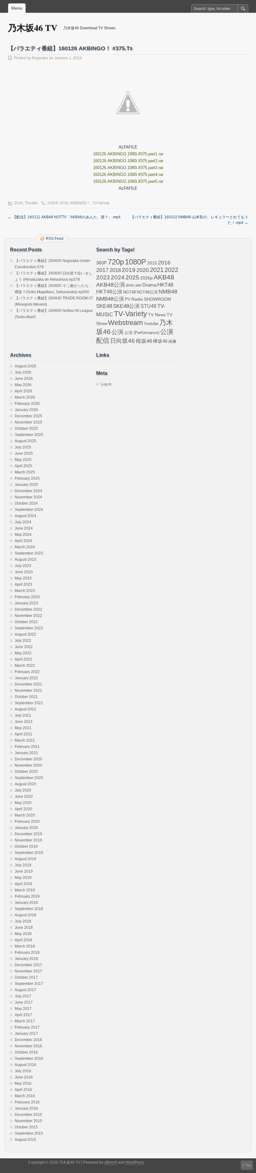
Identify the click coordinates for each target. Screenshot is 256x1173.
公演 (117, 332)
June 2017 (24, 1002)
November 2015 (28, 1121)
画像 (172, 341)
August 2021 (25, 709)
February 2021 (27, 746)
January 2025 (26, 484)
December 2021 (28, 684)
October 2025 (26, 428)
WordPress (135, 1162)
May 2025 (23, 460)
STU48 (148, 306)
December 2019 (28, 834)
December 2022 (28, 609)
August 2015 (25, 1139)
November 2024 (28, 497)
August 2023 (25, 559)
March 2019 (25, 890)
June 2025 (24, 453)
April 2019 (23, 884)
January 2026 (26, 410)
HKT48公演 (109, 291)
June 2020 (24, 796)
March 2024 (25, 547)
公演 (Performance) (141, 332)
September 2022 (29, 628)
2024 (118, 277)
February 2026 (27, 403)
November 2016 (28, 1046)
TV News (157, 314)
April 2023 (23, 584)
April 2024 (23, 541)
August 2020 (25, 784)
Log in (106, 384)
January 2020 (26, 828)
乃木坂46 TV (32, 27)
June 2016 (24, 1077)
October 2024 (26, 503)
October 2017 (26, 977)
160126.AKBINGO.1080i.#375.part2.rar (128, 160)
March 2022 (25, 665)
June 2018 (24, 927)
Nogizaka (40, 58)
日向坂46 (122, 340)
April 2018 (23, 940)
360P (101, 262)
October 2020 (26, 771)
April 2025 (23, 466)
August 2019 (25, 859)
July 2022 (23, 640)
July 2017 (23, 996)
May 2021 (23, 728)
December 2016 (28, 1040)
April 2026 (23, 391)
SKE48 (104, 306)
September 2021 (29, 703)
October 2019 (26, 846)
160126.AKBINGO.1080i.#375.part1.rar (128, 154)
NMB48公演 (110, 299)
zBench (110, 1162)
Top (248, 1165)
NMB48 (168, 291)
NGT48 (129, 292)
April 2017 (23, 1015)
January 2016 (26, 1108)
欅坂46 (160, 341)
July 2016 (23, 1071)
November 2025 (28, 422)
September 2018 (29, 909)
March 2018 (25, 946)
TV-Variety (101, 203)
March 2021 (25, 740)
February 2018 (27, 952)
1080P (52, 203)
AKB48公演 (110, 285)
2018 (115, 270)
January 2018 (26, 959)
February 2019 (27, 896)
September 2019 (29, 853)
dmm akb (133, 285)
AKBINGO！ (80, 203)
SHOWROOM (157, 299)
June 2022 (24, 647)
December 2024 (28, 491)
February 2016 (27, 1102)
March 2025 (25, 472)
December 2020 (28, 759)
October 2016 (26, 1052)
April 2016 (23, 1090)
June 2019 (24, 871)
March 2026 (25, 397)
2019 (128, 270)
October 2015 (26, 1127)
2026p (146, 277)
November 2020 (28, 765)
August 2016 (25, 1065)
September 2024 (29, 509)
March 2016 (25, 1096)
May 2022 (23, 653)
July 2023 (23, 566)
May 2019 (23, 877)
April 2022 (23, 659)
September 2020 (29, 778)
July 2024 (23, 522)
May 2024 (23, 534)
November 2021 (28, 690)
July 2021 (23, 715)
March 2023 (25, 591)
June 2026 (24, 378)
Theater (31, 203)
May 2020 (23, 803)
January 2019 (26, 902)
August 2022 (25, 634)
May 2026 (23, 385)
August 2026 (25, 366)
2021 (157, 269)
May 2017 (23, 1008)
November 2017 (28, 971)
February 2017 (27, 1027)
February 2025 (27, 478)
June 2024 (24, 528)
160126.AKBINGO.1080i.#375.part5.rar (128, 181)
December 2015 (28, 1114)
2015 (152, 262)
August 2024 (25, 516)
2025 (132, 277)
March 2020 (25, 815)
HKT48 (165, 285)
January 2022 (26, 678)
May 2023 (23, 578)
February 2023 (27, 597)
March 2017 (25, 1021)
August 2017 (25, 990)
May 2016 (23, 1083)
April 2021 (23, 734)
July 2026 (23, 372)
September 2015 (29, 1133)
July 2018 (23, 921)
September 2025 (29, 435)
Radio (137, 299)
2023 (103, 277)
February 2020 (27, 821)
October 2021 (26, 697)
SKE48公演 (126, 306)
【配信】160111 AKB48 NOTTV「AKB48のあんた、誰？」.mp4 (64, 217)
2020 (142, 270)
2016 (18, 203)
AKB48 (164, 277)
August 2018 (25, 915)
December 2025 (28, 416)
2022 (171, 269)
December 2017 (28, 965)
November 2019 (28, 840)
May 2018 (23, 934)
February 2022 (27, 672)
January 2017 (26, 1033)
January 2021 (26, 753)
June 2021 (24, 722)
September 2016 (29, 1058)
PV (127, 299)
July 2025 (23, 447)
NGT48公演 (147, 292)
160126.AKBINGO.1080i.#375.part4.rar (128, 174)
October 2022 (26, 622)
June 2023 (24, 572)
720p (116, 262)
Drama (149, 285)
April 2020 (23, 809)
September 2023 (29, 553)
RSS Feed (54, 238)
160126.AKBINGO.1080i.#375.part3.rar (128, 167)
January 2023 (26, 603)
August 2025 (25, 441)
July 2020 (23, 790)
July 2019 (23, 865)
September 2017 (29, 984)
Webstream (125, 323)
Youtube (151, 323)
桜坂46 (144, 341)
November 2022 (28, 615)
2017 (102, 270)
